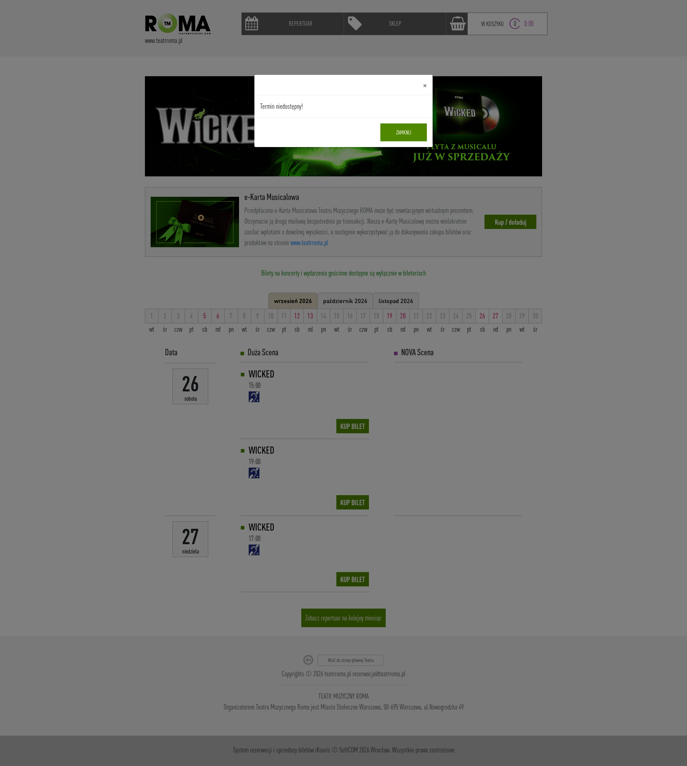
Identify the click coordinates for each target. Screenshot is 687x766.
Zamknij (403, 132)
